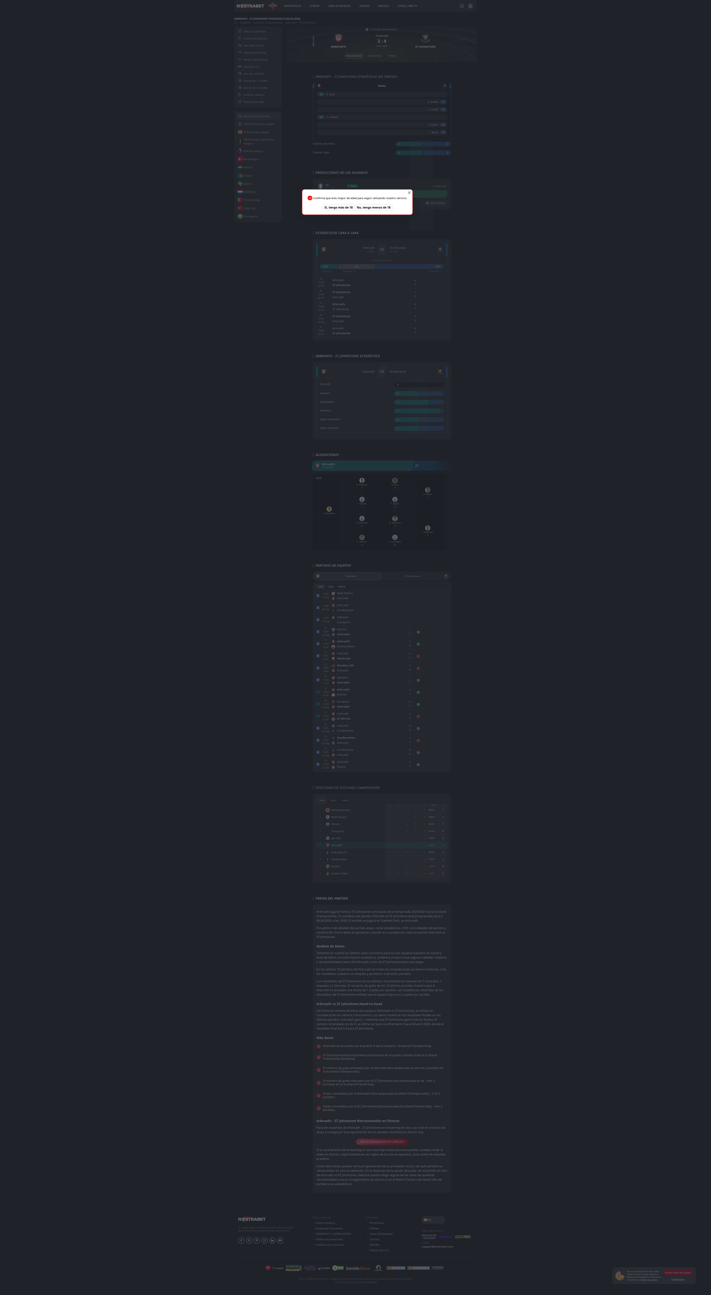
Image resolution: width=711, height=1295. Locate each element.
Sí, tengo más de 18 (338, 207)
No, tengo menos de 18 (373, 207)
